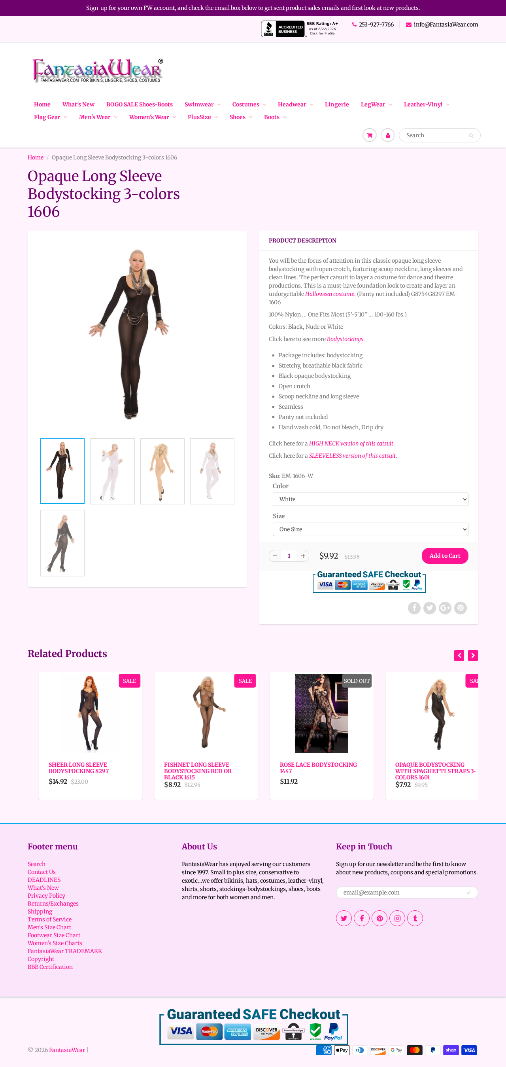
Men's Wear (95, 117)
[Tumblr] (415, 918)
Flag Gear (47, 117)
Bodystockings (345, 339)
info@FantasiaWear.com (446, 24)
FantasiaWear (67, 1050)
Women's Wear (149, 117)
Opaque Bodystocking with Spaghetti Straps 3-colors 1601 (425, 771)
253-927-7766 (376, 24)
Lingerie (337, 104)
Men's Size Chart (49, 927)
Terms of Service (50, 919)
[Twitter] (344, 918)
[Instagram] (397, 918)
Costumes (245, 104)
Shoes (237, 117)
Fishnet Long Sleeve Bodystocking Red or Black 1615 (187, 771)
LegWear (373, 104)
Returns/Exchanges (53, 903)
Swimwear (199, 104)
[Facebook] (362, 918)
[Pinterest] (379, 918)
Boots (271, 117)
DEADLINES (44, 879)
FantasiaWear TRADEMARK (65, 951)
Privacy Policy (46, 895)
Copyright (41, 959)
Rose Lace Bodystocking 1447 (307, 768)
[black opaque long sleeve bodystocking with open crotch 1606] (137, 336)
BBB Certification (50, 966)
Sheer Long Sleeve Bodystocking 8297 (68, 768)
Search (36, 864)
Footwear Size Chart (54, 935)
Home (42, 104)
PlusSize (199, 117)
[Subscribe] (468, 893)
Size (279, 516)
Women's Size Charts (55, 943)
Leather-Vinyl (423, 104)
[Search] (471, 135)
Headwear (292, 104)
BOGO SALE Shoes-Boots (139, 104)
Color (281, 486)
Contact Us (42, 872)
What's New (78, 104)
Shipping (40, 911)
